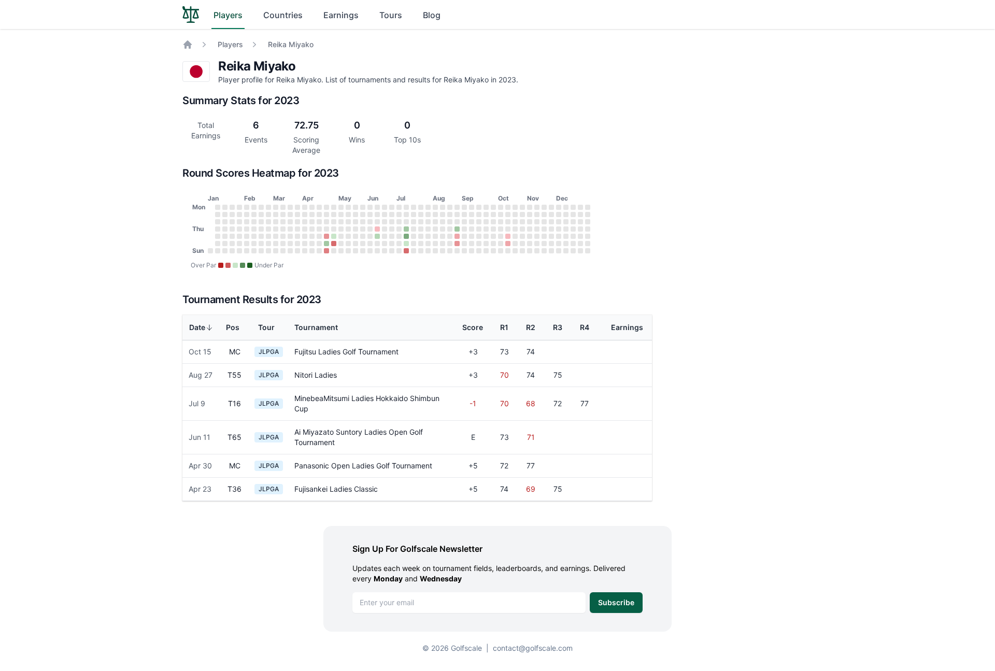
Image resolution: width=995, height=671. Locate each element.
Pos (232, 327)
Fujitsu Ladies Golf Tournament (346, 351)
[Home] (187, 44)
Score (472, 327)
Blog (431, 15)
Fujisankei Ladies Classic (336, 488)
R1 (504, 327)
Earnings (341, 15)
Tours (390, 15)
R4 (584, 327)
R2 (530, 327)
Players (228, 15)
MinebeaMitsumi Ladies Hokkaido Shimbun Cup (366, 403)
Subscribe (616, 602)
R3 (557, 327)
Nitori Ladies (315, 374)
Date (197, 327)
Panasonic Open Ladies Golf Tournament (363, 465)
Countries (283, 15)
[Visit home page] (190, 14)
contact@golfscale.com (533, 648)
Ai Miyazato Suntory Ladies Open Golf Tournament (358, 437)
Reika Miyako (291, 44)
